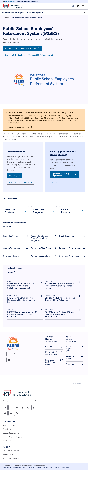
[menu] (83, 6)
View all (5, 227)
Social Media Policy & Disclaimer (59, 467)
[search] (78, 6)
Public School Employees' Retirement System (22, 12)
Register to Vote (9, 425)
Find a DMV (7, 429)
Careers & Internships (11, 451)
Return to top (77, 383)
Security (45, 467)
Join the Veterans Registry (12, 437)
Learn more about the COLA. (18, 127)
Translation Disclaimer (34, 467)
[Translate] (73, 6)
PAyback (6, 441)
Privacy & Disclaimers (19, 467)
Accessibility (7, 467)
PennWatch (7, 454)
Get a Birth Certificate (11, 433)
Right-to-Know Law (10, 458)
